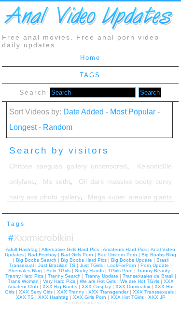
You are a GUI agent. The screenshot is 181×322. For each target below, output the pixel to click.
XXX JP (157, 297)
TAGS (90, 75)
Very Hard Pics (59, 281)
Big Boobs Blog (158, 254)
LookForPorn (121, 265)
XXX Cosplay (96, 286)
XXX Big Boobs (59, 286)
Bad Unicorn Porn (117, 254)
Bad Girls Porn (77, 254)
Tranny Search (64, 276)
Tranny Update (101, 276)
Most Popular (132, 112)
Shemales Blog (25, 270)
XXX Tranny (70, 291)
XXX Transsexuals (153, 291)
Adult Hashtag (22, 249)
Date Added (83, 112)
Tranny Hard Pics (24, 276)
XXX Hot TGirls (127, 297)
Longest (23, 127)
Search (34, 92)
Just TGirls (91, 265)
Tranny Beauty (153, 270)
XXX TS (25, 297)
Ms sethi (56, 181)
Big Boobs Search (36, 260)
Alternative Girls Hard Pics (70, 249)
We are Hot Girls (98, 281)
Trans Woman (23, 281)
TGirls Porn (120, 270)
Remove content (82, 302)
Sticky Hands (89, 270)
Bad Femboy (42, 254)
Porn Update (154, 265)
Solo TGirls (58, 270)
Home (90, 57)
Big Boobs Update (131, 260)
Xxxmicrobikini (40, 238)
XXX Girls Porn (89, 297)
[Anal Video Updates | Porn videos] (89, 30)
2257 (111, 302)
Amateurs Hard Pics (125, 249)
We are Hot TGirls (139, 281)
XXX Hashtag (53, 297)
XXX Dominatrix (132, 286)
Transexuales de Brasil (148, 276)
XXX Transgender (108, 291)
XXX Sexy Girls (36, 291)
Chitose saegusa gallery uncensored (68, 166)
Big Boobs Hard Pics (84, 260)
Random (57, 127)
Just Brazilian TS (56, 265)
